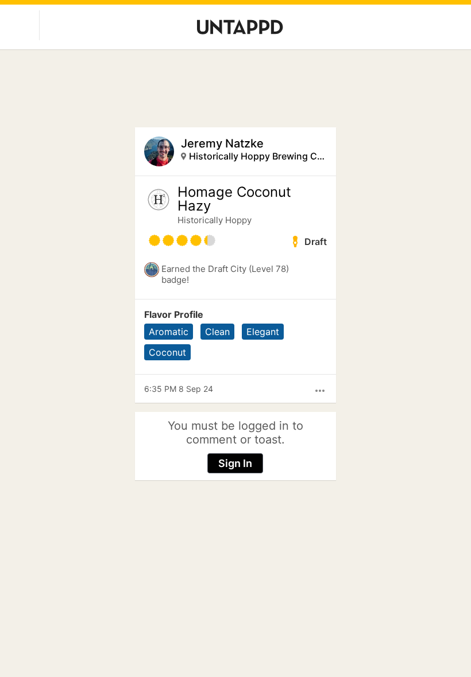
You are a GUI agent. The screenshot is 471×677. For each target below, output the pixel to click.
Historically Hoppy (214, 220)
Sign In (235, 463)
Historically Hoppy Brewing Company (258, 156)
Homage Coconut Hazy (234, 199)
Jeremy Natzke (222, 143)
